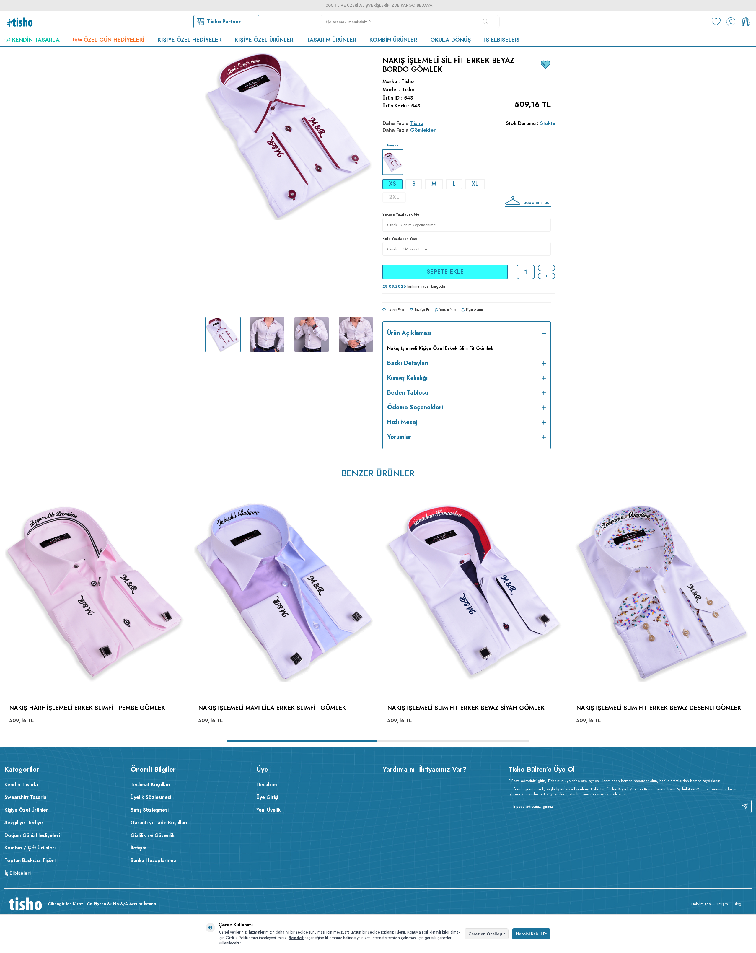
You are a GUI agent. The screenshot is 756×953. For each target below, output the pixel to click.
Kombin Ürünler (393, 40)
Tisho (407, 81)
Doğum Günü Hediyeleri (32, 835)
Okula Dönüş (450, 40)
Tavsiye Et (421, 309)
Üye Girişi (267, 797)
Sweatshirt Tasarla (25, 797)
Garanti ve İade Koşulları (159, 822)
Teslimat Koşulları (150, 784)
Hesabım (266, 784)
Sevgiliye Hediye (23, 822)
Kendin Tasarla (36, 40)
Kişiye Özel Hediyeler (189, 40)
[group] (289, 181)
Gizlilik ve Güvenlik (153, 835)
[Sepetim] (746, 22)
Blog (737, 903)
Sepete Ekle (445, 272)
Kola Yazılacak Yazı (399, 238)
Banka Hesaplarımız (153, 860)
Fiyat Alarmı (474, 309)
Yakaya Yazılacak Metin (403, 214)
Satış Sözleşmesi (150, 809)
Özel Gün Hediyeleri (114, 40)
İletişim (138, 847)
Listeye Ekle (395, 309)
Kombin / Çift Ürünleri (30, 847)
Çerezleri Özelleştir (486, 934)
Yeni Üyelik (268, 809)
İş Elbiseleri (502, 40)
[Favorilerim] (716, 22)
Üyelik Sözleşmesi (151, 797)
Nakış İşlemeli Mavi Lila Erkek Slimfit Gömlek (272, 708)
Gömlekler (423, 129)
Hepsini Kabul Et (531, 934)
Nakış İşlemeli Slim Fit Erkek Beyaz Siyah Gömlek (466, 708)
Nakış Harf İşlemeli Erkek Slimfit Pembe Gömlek (87, 708)
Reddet (296, 938)
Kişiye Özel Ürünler (264, 40)
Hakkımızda (701, 903)
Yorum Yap (447, 309)
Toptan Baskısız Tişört (30, 860)
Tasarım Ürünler (331, 40)
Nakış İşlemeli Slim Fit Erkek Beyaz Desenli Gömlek (658, 708)
